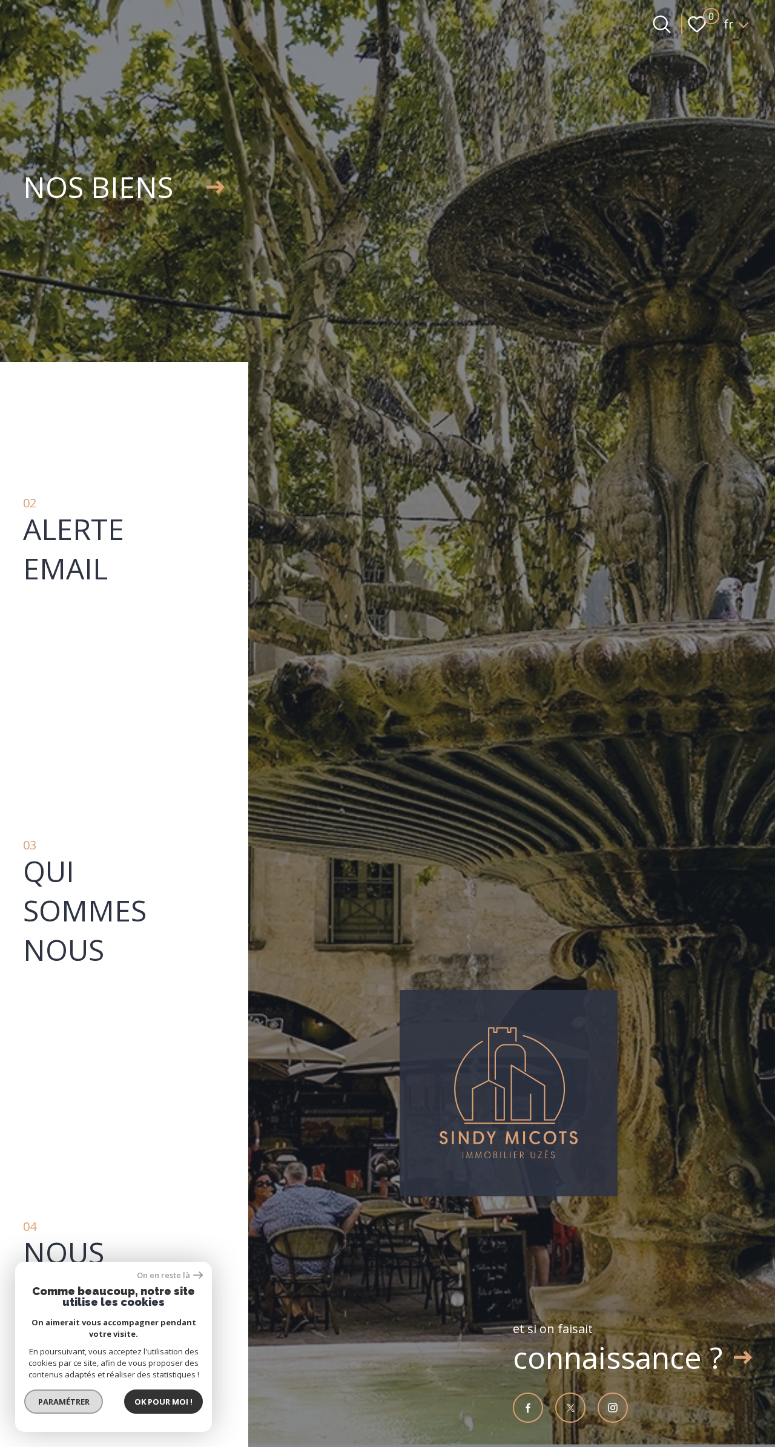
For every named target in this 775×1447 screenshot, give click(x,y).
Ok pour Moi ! (163, 1401)
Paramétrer (64, 1401)
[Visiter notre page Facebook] (528, 1408)
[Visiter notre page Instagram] (613, 1408)
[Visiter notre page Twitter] (570, 1408)
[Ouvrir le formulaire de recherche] (661, 24)
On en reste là (163, 1275)
